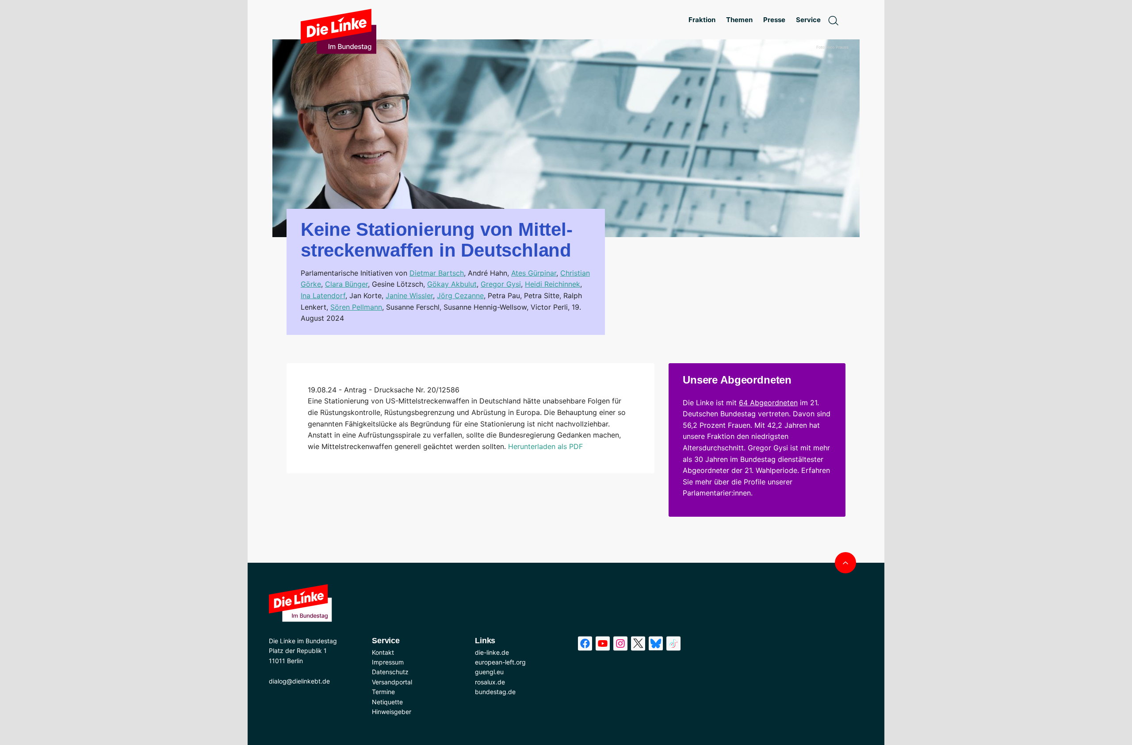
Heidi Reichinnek (552, 284)
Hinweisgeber (391, 711)
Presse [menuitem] (774, 19)
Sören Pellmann (356, 307)
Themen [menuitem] (739, 19)
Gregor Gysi (501, 284)
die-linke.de (492, 652)
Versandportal (392, 682)
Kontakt (383, 652)
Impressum (388, 662)
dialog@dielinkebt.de (299, 681)
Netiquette (387, 702)
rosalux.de (490, 682)
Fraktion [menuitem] (701, 19)
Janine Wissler (409, 295)
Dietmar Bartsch (436, 273)
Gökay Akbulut (452, 284)
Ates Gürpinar (533, 273)
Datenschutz (390, 672)
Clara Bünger (346, 284)
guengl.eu (489, 672)
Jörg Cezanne (460, 295)
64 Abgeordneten (768, 402)
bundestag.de (495, 691)
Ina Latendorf (323, 295)
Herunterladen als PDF (545, 446)
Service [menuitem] (808, 19)
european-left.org (500, 662)
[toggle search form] (833, 19)
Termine (383, 691)
